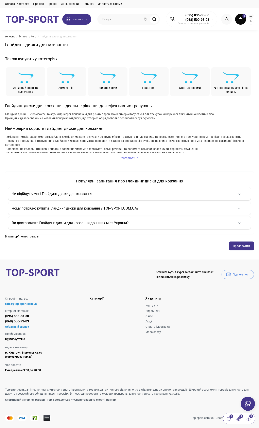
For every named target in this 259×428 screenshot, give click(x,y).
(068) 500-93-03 (197, 20)
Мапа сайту (153, 332)
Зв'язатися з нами (110, 3)
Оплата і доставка (17, 3)
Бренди (52, 3)
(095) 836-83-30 (197, 15)
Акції (148, 321)
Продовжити (241, 246)
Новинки (88, 3)
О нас (149, 316)
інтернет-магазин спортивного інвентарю (57, 389)
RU (251, 21)
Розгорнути (128, 158)
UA (250, 17)
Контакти (151, 305)
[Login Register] (226, 19)
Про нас (38, 3)
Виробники (152, 311)
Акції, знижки (70, 3)
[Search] (145, 19)
